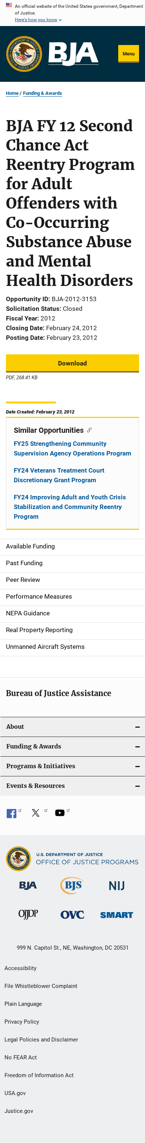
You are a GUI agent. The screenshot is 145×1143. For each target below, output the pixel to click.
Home (12, 93)
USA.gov (15, 1093)
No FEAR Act (20, 1057)
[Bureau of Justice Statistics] (72, 896)
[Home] (73, 54)
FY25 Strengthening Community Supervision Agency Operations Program (72, 448)
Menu (129, 54)
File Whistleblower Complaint (40, 986)
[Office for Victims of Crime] (72, 920)
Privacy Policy (21, 1021)
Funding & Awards (42, 93)
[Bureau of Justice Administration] (28, 891)
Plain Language (23, 1004)
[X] (38, 815)
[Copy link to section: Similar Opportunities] (87, 429)
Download (72, 363)
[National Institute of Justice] (116, 891)
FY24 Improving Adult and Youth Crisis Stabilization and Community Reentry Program (70, 506)
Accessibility (20, 968)
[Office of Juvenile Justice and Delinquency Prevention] (28, 921)
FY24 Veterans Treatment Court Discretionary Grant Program (59, 475)
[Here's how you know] (72, 13)
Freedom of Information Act (39, 1075)
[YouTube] (62, 815)
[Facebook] (14, 815)
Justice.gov (18, 1111)
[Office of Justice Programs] (24, 54)
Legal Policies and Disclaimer (41, 1039)
